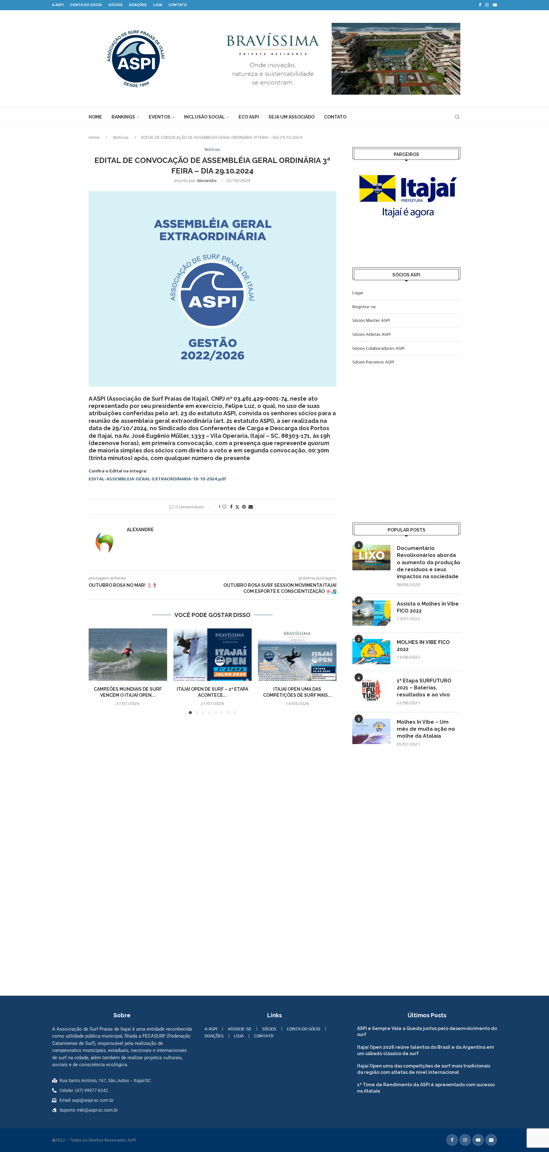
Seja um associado (291, 116)
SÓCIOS (115, 5)
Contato (335, 116)
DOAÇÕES (138, 5)
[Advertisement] (406, 455)
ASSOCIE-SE (240, 1028)
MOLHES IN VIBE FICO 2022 (423, 645)
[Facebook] (480, 5)
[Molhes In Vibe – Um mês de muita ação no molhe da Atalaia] (371, 731)
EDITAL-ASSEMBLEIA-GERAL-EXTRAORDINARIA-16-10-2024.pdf (157, 478)
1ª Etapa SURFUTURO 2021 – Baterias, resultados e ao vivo (424, 688)
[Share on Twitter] (237, 507)
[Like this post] (224, 506)
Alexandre (207, 180)
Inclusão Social (204, 116)
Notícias (121, 137)
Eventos (159, 116)
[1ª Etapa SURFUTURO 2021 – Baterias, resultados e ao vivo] (371, 690)
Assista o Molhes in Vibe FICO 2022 (428, 607)
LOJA (157, 5)
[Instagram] (487, 5)
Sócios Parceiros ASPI (373, 361)
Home (95, 116)
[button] (97, 671)
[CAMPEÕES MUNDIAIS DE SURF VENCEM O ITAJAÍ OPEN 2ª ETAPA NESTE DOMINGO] (128, 654)
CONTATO (177, 5)
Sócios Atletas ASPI (371, 334)
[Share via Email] (250, 506)
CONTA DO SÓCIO (86, 5)
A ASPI (58, 5)
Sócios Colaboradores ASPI (378, 348)
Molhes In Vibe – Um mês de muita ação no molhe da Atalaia (426, 729)
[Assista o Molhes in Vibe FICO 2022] (371, 613)
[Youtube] (495, 5)
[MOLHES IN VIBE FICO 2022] (371, 651)
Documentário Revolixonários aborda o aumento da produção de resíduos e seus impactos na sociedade (428, 562)
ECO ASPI (249, 116)
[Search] (457, 117)
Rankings (123, 116)
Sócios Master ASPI (371, 320)
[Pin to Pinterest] (244, 506)
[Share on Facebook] (231, 506)
